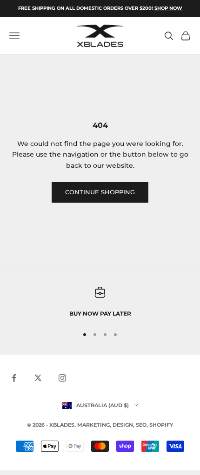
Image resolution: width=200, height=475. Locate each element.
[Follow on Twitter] (38, 378)
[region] (100, 302)
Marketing (93, 425)
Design (123, 425)
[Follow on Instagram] (62, 378)
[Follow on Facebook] (14, 378)
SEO (141, 425)
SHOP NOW (168, 8)
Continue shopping (100, 192)
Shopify (161, 425)
